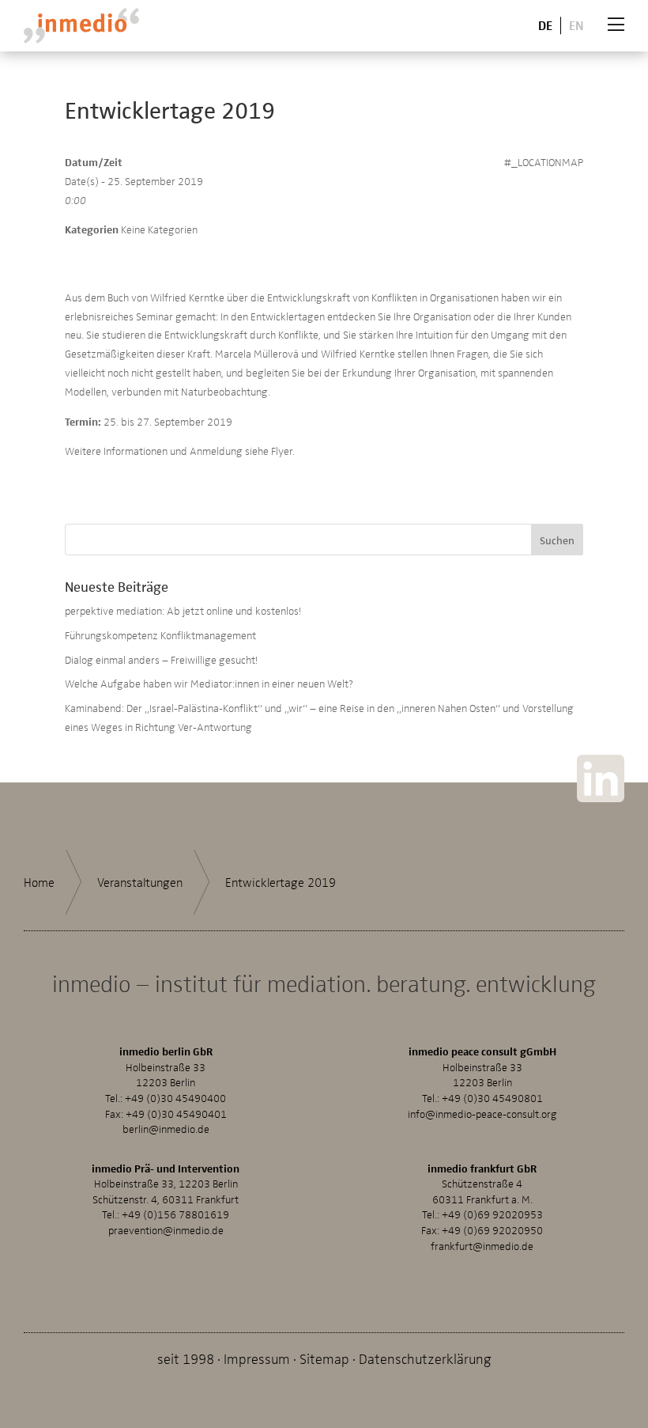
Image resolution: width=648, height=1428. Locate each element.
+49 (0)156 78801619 (175, 1214)
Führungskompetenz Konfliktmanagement (160, 634)
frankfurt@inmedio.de (482, 1245)
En (576, 25)
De (545, 25)
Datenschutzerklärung (425, 1358)
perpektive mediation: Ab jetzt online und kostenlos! (183, 610)
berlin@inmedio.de (165, 1128)
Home (39, 882)
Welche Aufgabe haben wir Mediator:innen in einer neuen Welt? (209, 683)
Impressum (257, 1358)
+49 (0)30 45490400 (175, 1097)
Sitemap (324, 1358)
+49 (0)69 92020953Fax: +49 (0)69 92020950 (482, 1221)
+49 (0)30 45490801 (492, 1097)
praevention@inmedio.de (166, 1229)
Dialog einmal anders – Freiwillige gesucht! (161, 659)
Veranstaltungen (140, 882)
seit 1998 (185, 1358)
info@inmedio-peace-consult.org (482, 1113)
